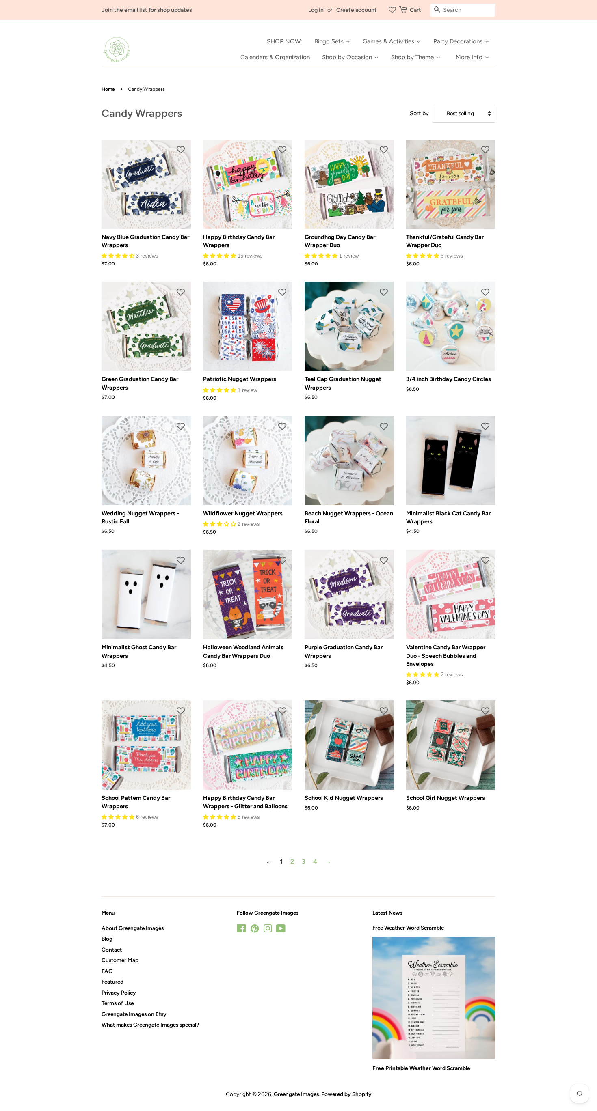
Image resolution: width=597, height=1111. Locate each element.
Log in (316, 9)
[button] (119, 255)
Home (108, 89)
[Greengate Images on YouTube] (281, 930)
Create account (356, 9)
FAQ (107, 971)
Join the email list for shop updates (147, 9)
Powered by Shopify (346, 1094)
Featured (112, 981)
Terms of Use (118, 1003)
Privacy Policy (119, 992)
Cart (415, 9)
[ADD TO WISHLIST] (181, 150)
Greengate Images (296, 1094)
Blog (107, 938)
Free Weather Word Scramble (408, 927)
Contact (112, 949)
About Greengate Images (133, 928)
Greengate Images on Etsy (134, 1014)
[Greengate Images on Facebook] (241, 930)
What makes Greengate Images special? (150, 1024)
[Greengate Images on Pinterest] (254, 930)
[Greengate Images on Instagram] (267, 930)
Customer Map (120, 960)
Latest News (387, 913)
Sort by (419, 113)
